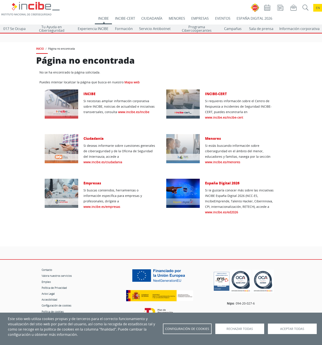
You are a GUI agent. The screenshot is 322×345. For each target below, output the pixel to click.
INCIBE (103, 18)
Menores (213, 138)
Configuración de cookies (56, 305)
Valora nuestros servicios (57, 275)
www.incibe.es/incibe (133, 112)
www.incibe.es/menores (222, 162)
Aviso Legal (48, 293)
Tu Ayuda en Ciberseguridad (51, 29)
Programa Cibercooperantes (197, 29)
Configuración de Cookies (187, 329)
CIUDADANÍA (151, 18)
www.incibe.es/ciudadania (102, 162)
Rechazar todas (239, 329)
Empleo (46, 282)
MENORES (177, 18)
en (318, 8)
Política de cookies (53, 311)
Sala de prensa (261, 28)
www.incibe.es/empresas (101, 207)
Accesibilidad (49, 299)
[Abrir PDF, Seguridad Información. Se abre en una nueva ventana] (240, 281)
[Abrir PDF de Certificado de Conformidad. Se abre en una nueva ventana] (221, 280)
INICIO (40, 48)
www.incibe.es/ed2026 (221, 212)
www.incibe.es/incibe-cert (224, 117)
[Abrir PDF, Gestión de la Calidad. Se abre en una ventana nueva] (263, 281)
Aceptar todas (292, 329)
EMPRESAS (200, 18)
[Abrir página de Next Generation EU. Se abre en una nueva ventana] (159, 277)
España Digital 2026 (222, 183)
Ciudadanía (93, 138)
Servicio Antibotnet (155, 28)
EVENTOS (222, 18)
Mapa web (132, 82)
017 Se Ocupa (14, 28)
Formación (124, 28)
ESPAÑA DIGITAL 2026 (254, 18)
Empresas (92, 183)
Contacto (47, 269)
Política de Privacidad (54, 287)
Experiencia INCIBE (93, 28)
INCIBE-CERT (125, 18)
